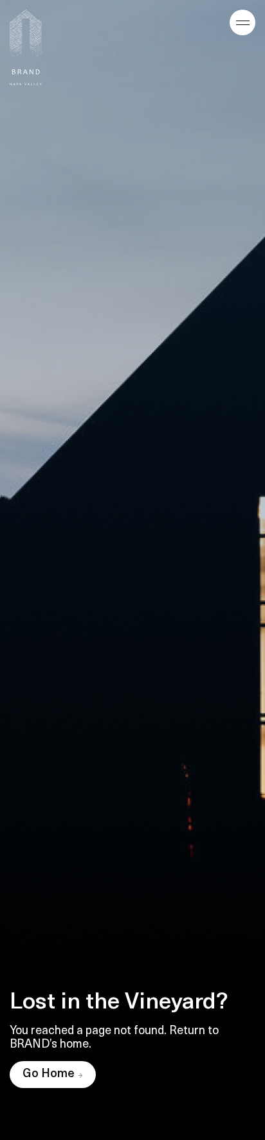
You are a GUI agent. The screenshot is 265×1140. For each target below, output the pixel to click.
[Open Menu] (242, 22)
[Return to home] (26, 47)
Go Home (49, 1074)
